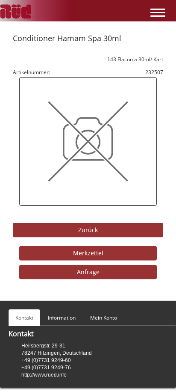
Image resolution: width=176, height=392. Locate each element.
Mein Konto (103, 317)
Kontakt (24, 317)
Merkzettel (88, 253)
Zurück (88, 230)
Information (62, 317)
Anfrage (88, 272)
